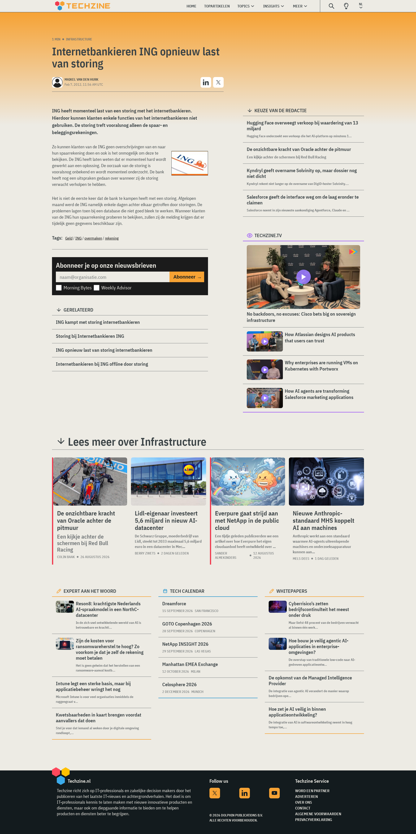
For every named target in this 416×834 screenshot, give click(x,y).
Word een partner (312, 790)
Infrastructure (79, 39)
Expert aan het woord (90, 591)
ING (78, 238)
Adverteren (306, 796)
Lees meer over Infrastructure (137, 442)
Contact (302, 808)
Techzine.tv (268, 235)
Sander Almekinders (225, 555)
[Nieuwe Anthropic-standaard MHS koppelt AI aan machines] (326, 481)
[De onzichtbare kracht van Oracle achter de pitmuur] (90, 481)
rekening (112, 238)
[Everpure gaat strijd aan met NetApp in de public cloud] (248, 481)
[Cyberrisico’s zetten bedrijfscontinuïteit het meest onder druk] (278, 615)
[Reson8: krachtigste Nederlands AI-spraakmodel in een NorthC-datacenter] (65, 615)
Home (191, 6)
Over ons (303, 802)
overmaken (93, 238)
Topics (243, 6)
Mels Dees (301, 558)
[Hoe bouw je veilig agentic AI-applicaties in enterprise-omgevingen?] (278, 652)
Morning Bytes (78, 287)
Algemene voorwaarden (318, 813)
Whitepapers (291, 591)
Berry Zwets (145, 553)
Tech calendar (187, 591)
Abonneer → (187, 277)
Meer (298, 6)
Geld (68, 238)
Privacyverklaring (313, 819)
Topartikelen (217, 6)
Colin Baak (66, 557)
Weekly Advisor (116, 287)
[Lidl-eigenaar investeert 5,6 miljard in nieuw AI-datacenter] (168, 481)
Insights (271, 6)
